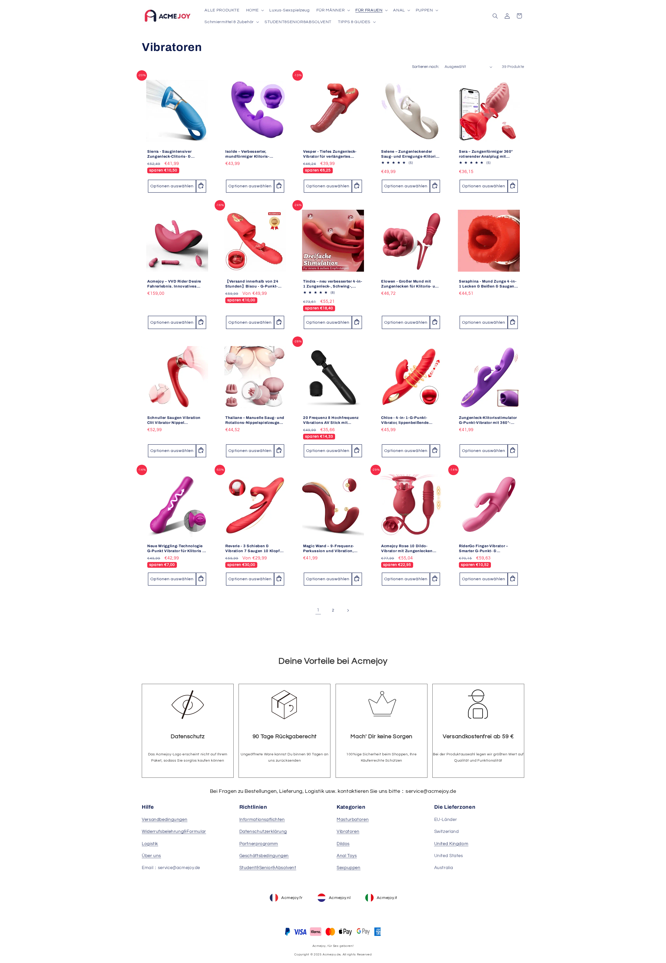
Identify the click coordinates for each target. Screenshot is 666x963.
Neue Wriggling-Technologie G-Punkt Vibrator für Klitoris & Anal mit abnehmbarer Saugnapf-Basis (176, 548)
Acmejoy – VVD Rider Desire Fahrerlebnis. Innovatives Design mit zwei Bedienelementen (174, 284)
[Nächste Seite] (348, 610)
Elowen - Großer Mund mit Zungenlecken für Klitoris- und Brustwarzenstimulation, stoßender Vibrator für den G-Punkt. (410, 284)
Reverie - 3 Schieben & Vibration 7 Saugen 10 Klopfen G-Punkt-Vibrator (255, 548)
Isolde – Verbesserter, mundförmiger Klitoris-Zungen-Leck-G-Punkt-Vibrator (255, 154)
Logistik (150, 843)
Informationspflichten (262, 819)
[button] (254, 10)
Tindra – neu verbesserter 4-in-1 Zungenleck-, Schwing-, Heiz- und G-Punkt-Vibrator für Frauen (332, 284)
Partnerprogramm (258, 843)
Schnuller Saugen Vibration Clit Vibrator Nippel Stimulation (174, 420)
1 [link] (318, 610)
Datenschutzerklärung (263, 831)
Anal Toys (347, 855)
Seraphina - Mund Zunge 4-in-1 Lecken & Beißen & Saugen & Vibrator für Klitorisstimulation (488, 284)
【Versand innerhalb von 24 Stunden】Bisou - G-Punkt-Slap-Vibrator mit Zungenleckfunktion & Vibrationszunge (252, 284)
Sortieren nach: (425, 67)
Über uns (151, 855)
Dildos (343, 843)
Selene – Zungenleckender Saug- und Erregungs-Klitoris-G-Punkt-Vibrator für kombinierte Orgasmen (410, 154)
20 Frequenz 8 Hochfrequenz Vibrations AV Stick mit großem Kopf (331, 420)
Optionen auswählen (172, 186)
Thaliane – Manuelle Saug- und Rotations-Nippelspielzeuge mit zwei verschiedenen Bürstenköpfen (254, 420)
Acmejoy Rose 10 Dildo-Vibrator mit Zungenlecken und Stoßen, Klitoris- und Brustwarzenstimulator (407, 548)
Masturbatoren (353, 819)
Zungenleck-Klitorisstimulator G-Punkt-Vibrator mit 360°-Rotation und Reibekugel (488, 420)
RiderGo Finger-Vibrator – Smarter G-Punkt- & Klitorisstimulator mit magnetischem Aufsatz (483, 548)
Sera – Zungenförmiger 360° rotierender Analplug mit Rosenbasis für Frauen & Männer (486, 154)
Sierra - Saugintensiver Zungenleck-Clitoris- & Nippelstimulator (169, 154)
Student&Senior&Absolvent (267, 867)
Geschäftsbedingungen (264, 855)
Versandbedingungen (164, 819)
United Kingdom (451, 843)
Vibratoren (348, 831)
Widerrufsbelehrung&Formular (174, 831)
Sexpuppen (349, 867)
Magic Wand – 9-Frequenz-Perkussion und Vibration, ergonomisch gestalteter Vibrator (328, 548)
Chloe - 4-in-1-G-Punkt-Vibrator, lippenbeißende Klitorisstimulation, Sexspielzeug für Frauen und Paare (409, 420)
